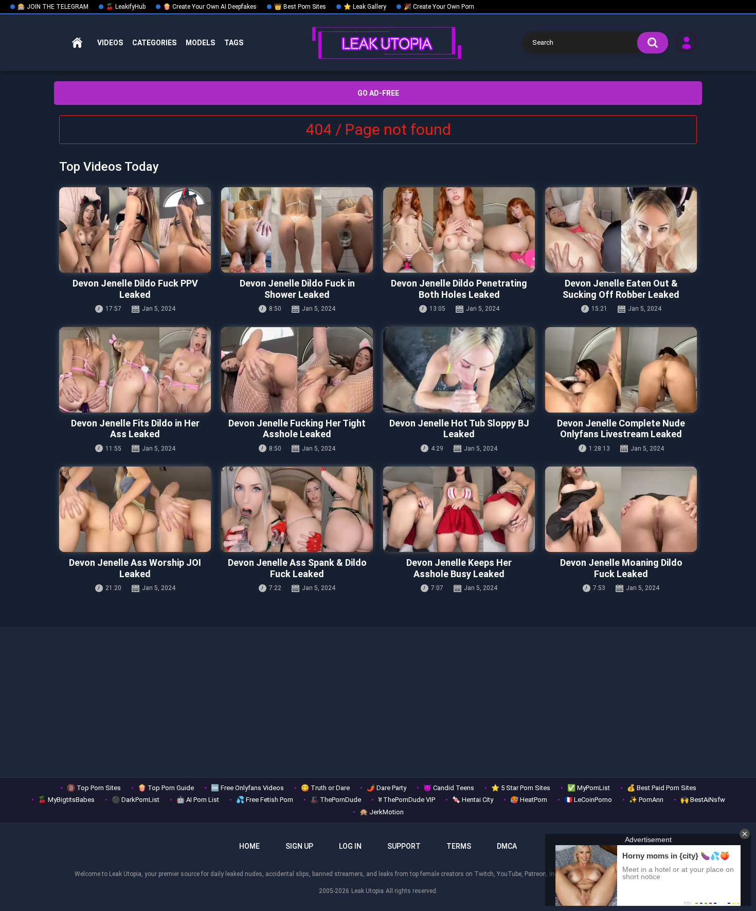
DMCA (507, 846)
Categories (154, 43)
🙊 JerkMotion (381, 812)
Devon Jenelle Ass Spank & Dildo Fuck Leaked (297, 568)
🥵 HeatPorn (528, 799)
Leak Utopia (367, 891)
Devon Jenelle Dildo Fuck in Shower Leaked (297, 289)
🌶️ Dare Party (386, 788)
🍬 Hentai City (472, 799)
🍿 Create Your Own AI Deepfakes (210, 6)
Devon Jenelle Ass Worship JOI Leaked (135, 568)
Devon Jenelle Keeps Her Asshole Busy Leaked (459, 568)
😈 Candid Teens (448, 788)
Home (77, 43)
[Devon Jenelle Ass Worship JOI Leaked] (135, 509)
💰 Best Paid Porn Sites (661, 788)
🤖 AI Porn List (197, 799)
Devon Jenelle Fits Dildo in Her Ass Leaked (135, 429)
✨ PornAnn (646, 799)
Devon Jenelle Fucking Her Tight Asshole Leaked (297, 429)
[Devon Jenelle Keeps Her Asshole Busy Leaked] (459, 509)
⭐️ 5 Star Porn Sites (520, 788)
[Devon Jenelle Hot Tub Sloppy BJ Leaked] (459, 370)
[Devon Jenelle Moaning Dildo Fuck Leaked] (621, 509)
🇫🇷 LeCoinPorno (588, 799)
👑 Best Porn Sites (300, 6)
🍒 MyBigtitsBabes (66, 799)
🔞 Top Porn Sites (94, 788)
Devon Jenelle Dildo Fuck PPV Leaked (135, 289)
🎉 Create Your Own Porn (439, 6)
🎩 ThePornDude (335, 799)
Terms (458, 846)
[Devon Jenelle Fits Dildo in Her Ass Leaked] (135, 370)
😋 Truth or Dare (325, 788)
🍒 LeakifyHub (126, 6)
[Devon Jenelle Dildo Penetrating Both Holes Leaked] (459, 230)
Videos (110, 43)
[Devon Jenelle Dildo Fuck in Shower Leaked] (297, 230)
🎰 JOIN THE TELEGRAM (52, 6)
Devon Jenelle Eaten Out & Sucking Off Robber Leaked (621, 289)
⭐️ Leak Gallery (365, 6)
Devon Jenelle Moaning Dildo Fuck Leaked (621, 568)
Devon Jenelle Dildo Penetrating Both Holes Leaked (459, 289)
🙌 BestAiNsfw (702, 799)
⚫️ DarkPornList (135, 799)
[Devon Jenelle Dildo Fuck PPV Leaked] (135, 230)
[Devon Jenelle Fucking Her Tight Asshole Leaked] (297, 370)
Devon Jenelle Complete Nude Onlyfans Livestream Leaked (621, 429)
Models (200, 43)
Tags (233, 43)
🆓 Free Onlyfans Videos (247, 788)
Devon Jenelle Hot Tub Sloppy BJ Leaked (459, 429)
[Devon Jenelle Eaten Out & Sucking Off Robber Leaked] (621, 230)
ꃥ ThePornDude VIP (406, 799)
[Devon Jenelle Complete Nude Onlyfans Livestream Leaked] (621, 370)
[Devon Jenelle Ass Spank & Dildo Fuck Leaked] (297, 509)
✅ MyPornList (588, 788)
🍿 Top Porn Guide (166, 788)
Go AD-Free (378, 93)
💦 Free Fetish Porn (264, 799)
